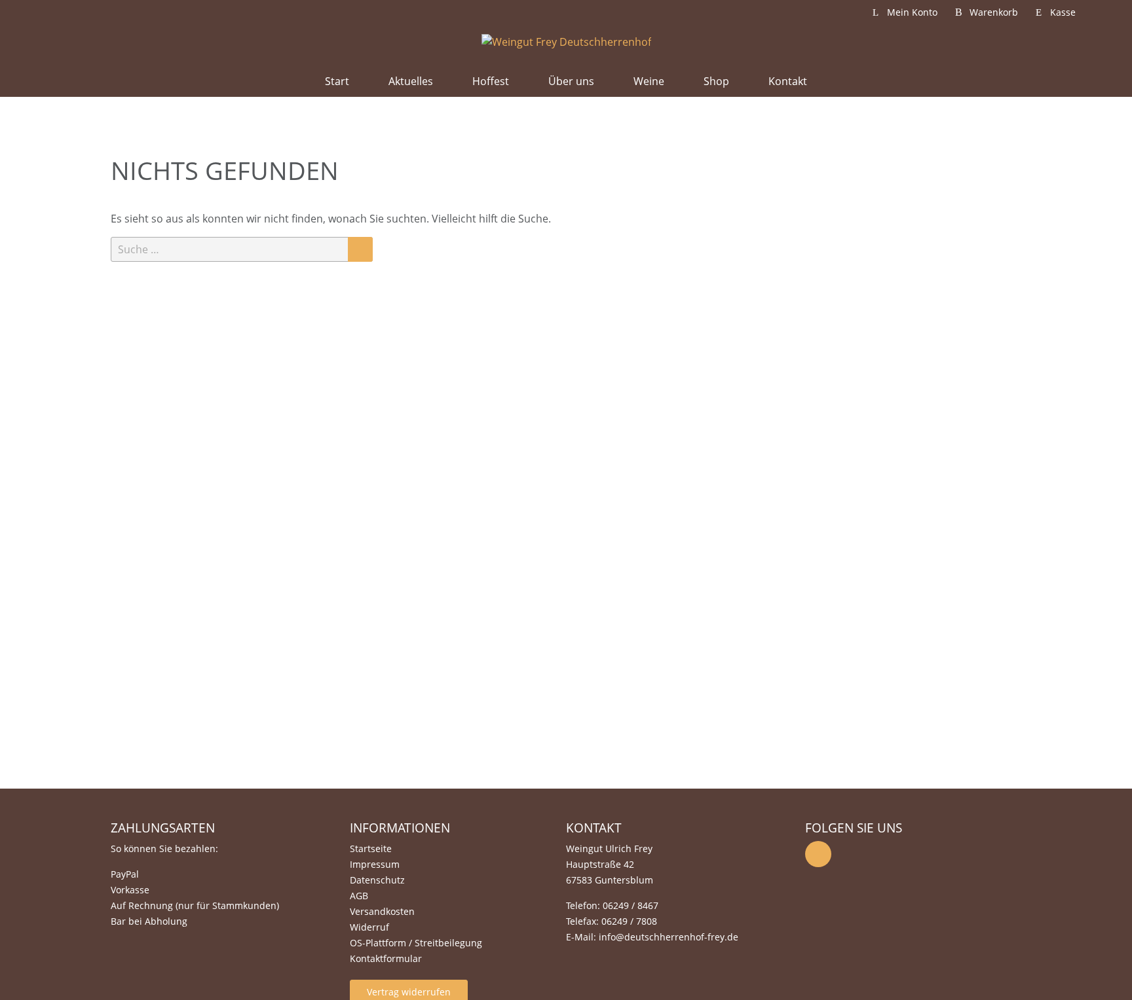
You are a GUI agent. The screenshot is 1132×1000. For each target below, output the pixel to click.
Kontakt (787, 81)
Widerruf (369, 927)
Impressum (375, 864)
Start (337, 81)
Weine (648, 81)
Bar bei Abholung (149, 921)
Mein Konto (912, 12)
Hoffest (490, 81)
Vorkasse (130, 890)
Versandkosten (382, 911)
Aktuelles (410, 81)
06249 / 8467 (630, 905)
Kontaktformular (386, 958)
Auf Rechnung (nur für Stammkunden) (195, 905)
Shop (716, 81)
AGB (359, 895)
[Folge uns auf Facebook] (818, 854)
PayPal (125, 874)
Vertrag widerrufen (409, 992)
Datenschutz (377, 880)
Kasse (1063, 12)
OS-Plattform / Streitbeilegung (416, 943)
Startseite (371, 848)
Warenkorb (994, 12)
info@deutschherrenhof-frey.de (668, 937)
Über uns (571, 81)
